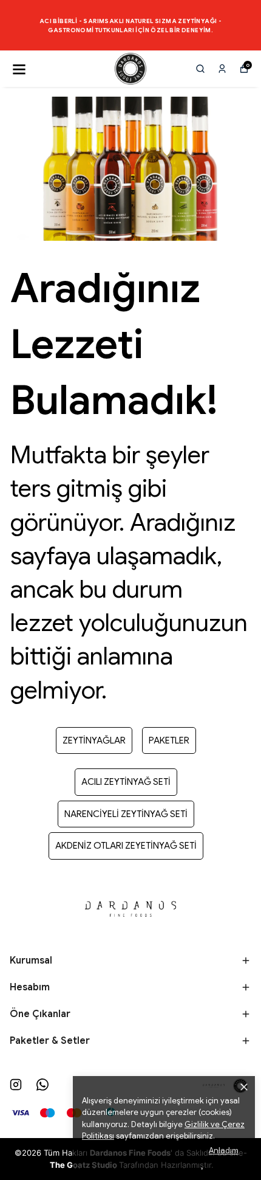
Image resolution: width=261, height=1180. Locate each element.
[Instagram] (16, 1084)
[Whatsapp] (42, 1084)
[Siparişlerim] (222, 69)
